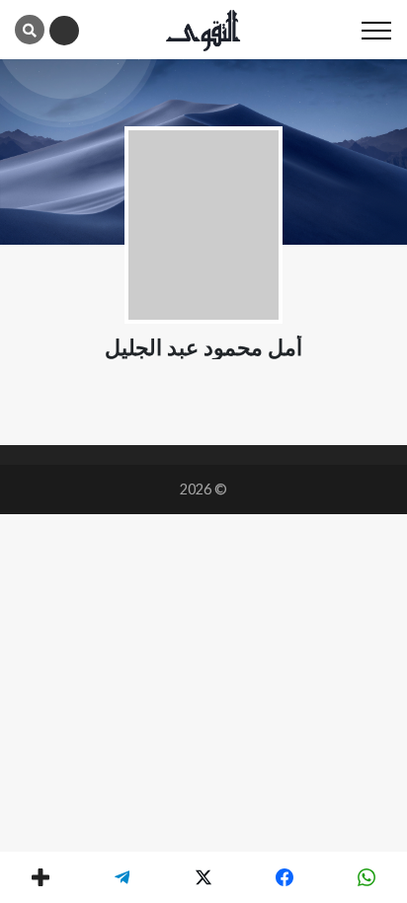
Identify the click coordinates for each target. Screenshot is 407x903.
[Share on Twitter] (203, 877)
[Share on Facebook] (284, 877)
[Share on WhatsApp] (366, 877)
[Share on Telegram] (121, 877)
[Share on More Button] (40, 877)
